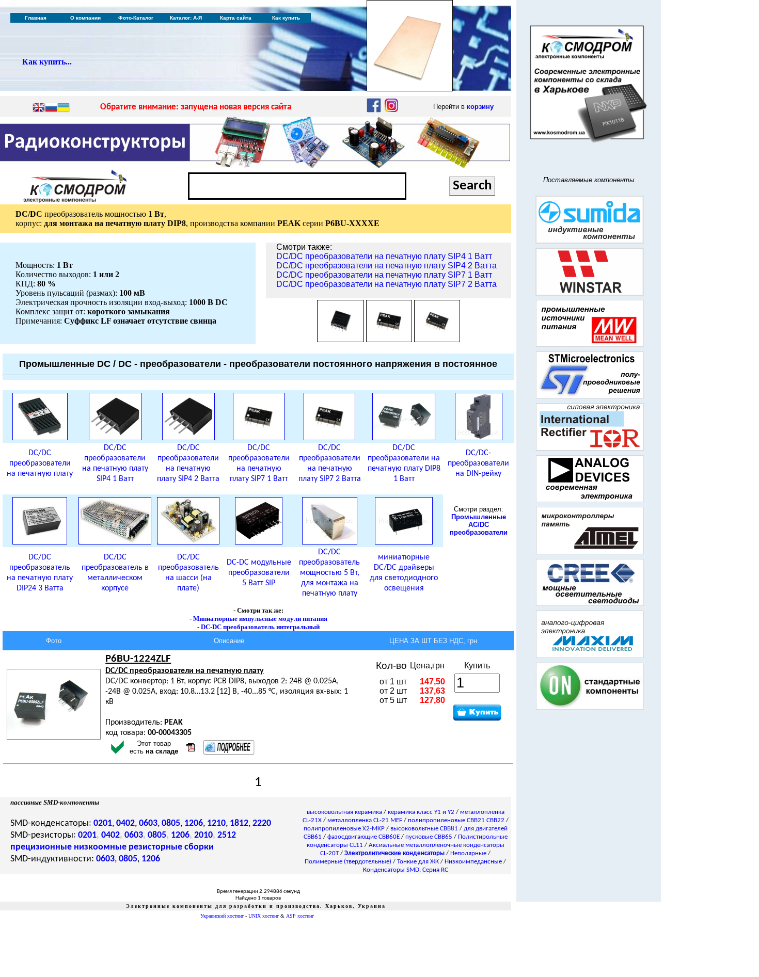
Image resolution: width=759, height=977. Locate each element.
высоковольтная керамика (344, 812)
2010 (203, 835)
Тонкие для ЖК (418, 861)
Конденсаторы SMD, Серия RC (405, 870)
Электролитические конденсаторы (394, 853)
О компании (85, 18)
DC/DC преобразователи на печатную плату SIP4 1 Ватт (384, 256)
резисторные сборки (171, 847)
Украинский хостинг (222, 916)
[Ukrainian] (63, 108)
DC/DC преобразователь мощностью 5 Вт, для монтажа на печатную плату (329, 573)
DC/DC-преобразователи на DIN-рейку (478, 463)
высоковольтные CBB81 (424, 828)
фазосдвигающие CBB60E (363, 837)
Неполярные (468, 853)
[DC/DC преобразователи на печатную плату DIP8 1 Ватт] (403, 438)
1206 (193, 823)
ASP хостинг (300, 916)
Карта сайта (235, 18)
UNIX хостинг (263, 916)
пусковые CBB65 (428, 837)
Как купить (286, 18)
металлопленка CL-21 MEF (364, 820)
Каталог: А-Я (186, 18)
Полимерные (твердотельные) (348, 861)
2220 (261, 823)
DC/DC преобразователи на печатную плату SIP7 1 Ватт (384, 274)
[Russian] (51, 108)
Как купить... (47, 61)
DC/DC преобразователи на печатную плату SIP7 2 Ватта (386, 284)
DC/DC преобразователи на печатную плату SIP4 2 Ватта (386, 265)
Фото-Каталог (135, 18)
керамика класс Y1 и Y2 (421, 812)
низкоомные (100, 847)
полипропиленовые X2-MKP (344, 828)
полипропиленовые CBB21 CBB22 (456, 820)
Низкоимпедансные (473, 861)
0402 (125, 823)
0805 (171, 823)
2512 (226, 835)
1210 (216, 823)
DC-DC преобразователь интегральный (260, 627)
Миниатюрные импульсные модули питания (260, 618)
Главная (35, 18)
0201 (102, 823)
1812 (239, 823)
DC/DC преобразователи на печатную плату (40, 463)
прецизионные (41, 847)
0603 (148, 823)
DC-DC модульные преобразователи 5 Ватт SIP (259, 572)
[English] (39, 108)
